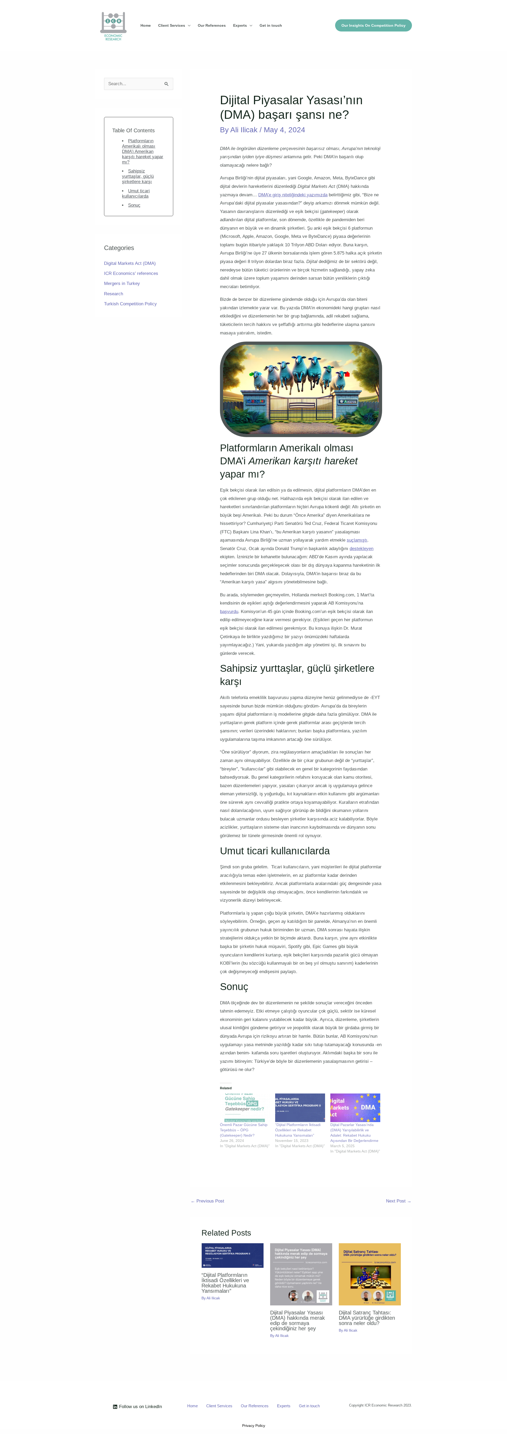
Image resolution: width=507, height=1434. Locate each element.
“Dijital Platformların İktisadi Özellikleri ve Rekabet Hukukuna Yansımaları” (298, 1130)
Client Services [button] (171, 25)
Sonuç (134, 205)
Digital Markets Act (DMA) (130, 263)
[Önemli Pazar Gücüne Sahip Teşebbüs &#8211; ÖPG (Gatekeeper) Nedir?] (245, 1107)
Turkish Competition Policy (130, 303)
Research (113, 293)
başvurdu (229, 611)
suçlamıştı (357, 540)
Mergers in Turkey (122, 283)
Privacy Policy (253, 1425)
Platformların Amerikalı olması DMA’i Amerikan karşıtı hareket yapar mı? (142, 151)
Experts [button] (240, 25)
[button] (373, 25)
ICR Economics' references (131, 273)
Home (145, 25)
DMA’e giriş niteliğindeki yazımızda (292, 194)
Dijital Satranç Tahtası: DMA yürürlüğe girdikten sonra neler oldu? (367, 1318)
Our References (212, 25)
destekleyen (361, 548)
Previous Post (207, 1201)
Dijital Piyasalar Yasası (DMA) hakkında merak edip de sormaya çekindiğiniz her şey (297, 1320)
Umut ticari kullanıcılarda (136, 193)
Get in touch (271, 25)
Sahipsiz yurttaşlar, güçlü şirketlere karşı (138, 176)
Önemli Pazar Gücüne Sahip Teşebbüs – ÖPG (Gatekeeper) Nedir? (243, 1130)
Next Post (398, 1201)
